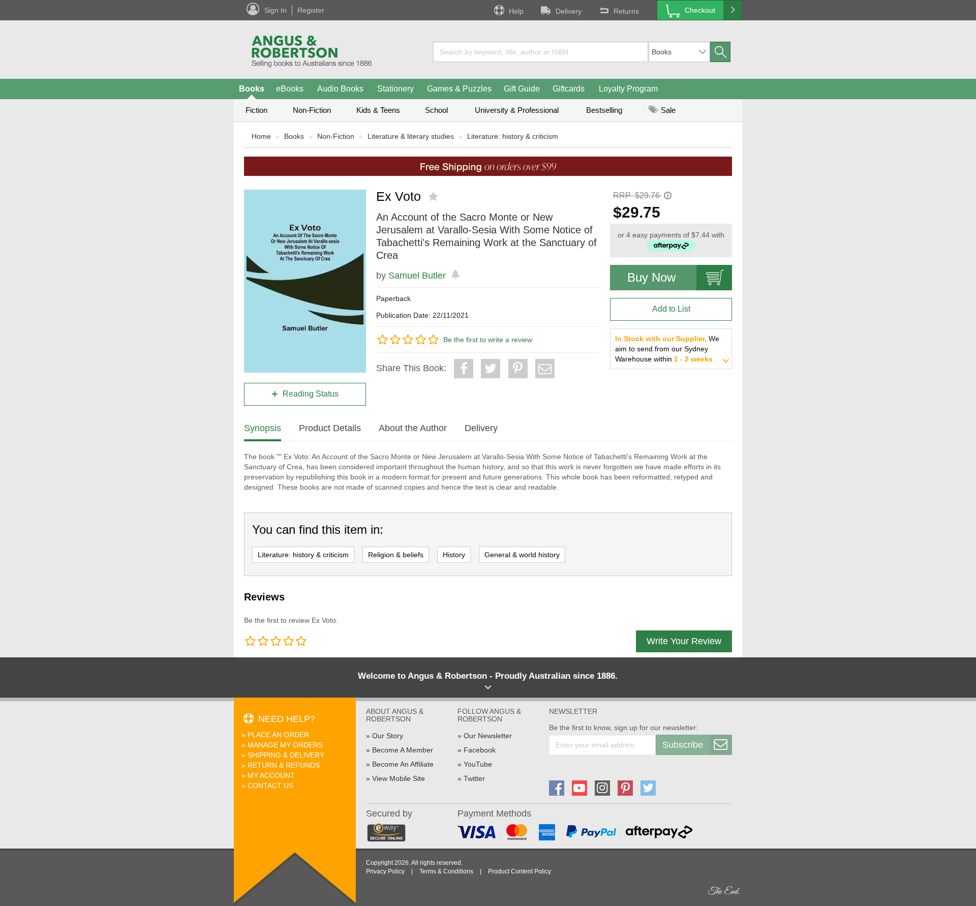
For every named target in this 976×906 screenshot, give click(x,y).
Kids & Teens (378, 110)
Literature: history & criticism (512, 136)
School (436, 110)
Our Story (387, 736)
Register (310, 10)
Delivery (569, 11)
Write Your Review (684, 641)
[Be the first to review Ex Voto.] (434, 196)
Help (516, 11)
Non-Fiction (312, 110)
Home (261, 136)
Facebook (480, 750)
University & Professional (517, 110)
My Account (271, 775)
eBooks (289, 88)
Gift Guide (522, 88)
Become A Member (402, 750)
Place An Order (278, 735)
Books (251, 88)
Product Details (330, 428)
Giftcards (569, 88)
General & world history (522, 555)
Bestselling (604, 110)
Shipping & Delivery (286, 755)
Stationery (395, 88)
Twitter (474, 778)
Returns (626, 11)
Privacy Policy (385, 871)
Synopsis (262, 428)
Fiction (256, 110)
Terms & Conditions (446, 871)
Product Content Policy (519, 871)
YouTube (478, 764)
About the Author (413, 428)
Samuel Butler (417, 275)
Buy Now (651, 277)
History (454, 555)
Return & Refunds (284, 765)
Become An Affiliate (403, 764)
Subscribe (682, 745)
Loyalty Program (628, 88)
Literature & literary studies (411, 136)
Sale (667, 110)
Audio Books (340, 88)
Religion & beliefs (395, 555)
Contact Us (270, 785)
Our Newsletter (488, 736)
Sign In (275, 10)
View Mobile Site (398, 778)
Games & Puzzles (459, 88)
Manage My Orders (285, 745)
